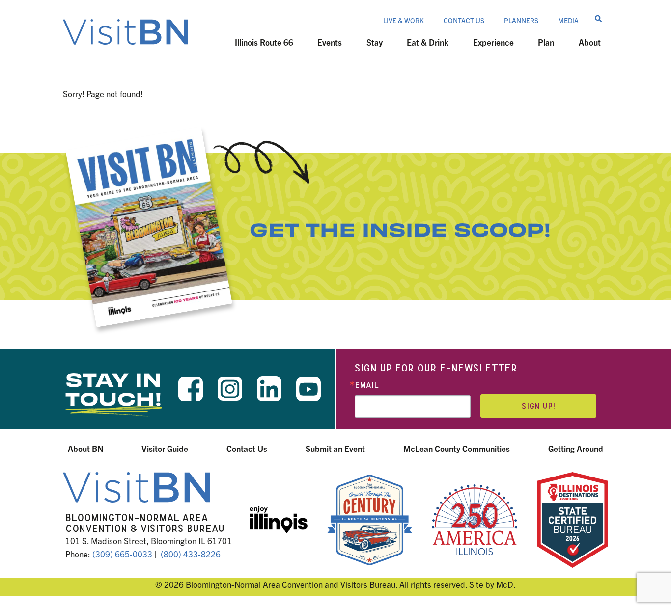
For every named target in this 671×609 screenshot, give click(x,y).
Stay (374, 42)
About (590, 42)
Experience (493, 42)
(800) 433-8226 (191, 554)
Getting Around (575, 448)
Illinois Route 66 (264, 42)
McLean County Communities (456, 448)
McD (504, 584)
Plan (546, 42)
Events (329, 42)
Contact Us (464, 20)
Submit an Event (335, 448)
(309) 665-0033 (122, 554)
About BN (85, 448)
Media (568, 20)
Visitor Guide (164, 448)
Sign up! (538, 406)
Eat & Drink (427, 42)
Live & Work (403, 20)
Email (367, 385)
